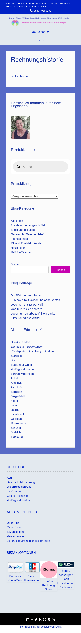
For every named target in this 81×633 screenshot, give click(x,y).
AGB (10, 477)
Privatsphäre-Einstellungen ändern (32, 351)
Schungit (16, 428)
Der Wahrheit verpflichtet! (26, 295)
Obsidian (16, 419)
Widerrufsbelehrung (19, 486)
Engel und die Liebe (23, 230)
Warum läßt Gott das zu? (26, 309)
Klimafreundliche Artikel (25, 318)
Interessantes (19, 239)
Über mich (13, 523)
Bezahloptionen (16, 532)
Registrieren (26, 3)
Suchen (15, 264)
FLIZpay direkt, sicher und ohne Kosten (35, 300)
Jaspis (15, 410)
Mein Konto (42, 3)
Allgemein (17, 221)
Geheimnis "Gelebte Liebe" (27, 234)
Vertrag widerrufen (22, 369)
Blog (54, 3)
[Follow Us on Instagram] (44, 619)
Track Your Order (21, 365)
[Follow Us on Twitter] (35, 619)
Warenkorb (21, 6)
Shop (9, 6)
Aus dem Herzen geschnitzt (28, 225)
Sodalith (16, 432)
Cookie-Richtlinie (21, 342)
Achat (14, 378)
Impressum (14, 491)
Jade (14, 405)
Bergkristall (18, 396)
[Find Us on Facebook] (32, 619)
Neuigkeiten (18, 248)
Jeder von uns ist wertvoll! (27, 304)
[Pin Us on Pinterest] (49, 619)
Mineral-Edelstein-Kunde (26, 243)
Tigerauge (17, 437)
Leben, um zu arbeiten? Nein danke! (33, 313)
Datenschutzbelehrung (21, 482)
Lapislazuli (17, 414)
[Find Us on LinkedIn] (53, 619)
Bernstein (17, 392)
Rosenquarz (18, 423)
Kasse (32, 6)
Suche (42, 6)
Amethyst (16, 383)
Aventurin (17, 387)
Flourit (15, 401)
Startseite (65, 3)
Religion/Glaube (21, 252)
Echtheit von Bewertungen (27, 346)
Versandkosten (16, 536)
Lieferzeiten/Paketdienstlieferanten (28, 541)
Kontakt (11, 3)
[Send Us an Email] (27, 619)
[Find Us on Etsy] (40, 619)
